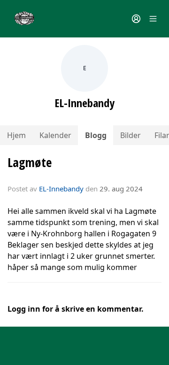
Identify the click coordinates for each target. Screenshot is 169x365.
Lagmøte (30, 162)
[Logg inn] (136, 18)
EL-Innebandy (61, 188)
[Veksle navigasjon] (153, 18)
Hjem (16, 135)
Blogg (96, 135)
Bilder (130, 135)
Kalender (55, 135)
